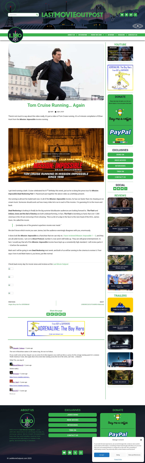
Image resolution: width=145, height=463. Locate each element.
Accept (101, 455)
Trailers (120, 295)
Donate (120, 96)
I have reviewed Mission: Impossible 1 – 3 (79, 236)
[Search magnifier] (37, 14)
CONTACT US (132, 35)
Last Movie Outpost (60, 264)
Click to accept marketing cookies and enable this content (56, 155)
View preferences (134, 455)
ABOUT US (71, 35)
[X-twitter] (75, 452)
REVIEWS (111, 35)
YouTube (120, 44)
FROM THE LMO (96, 35)
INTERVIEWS (82, 35)
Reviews (120, 195)
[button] (141, 440)
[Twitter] (131, 14)
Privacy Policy (118, 459)
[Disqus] (56, 369)
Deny (118, 455)
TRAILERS (121, 35)
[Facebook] (126, 14)
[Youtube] (122, 14)
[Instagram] (135, 14)
